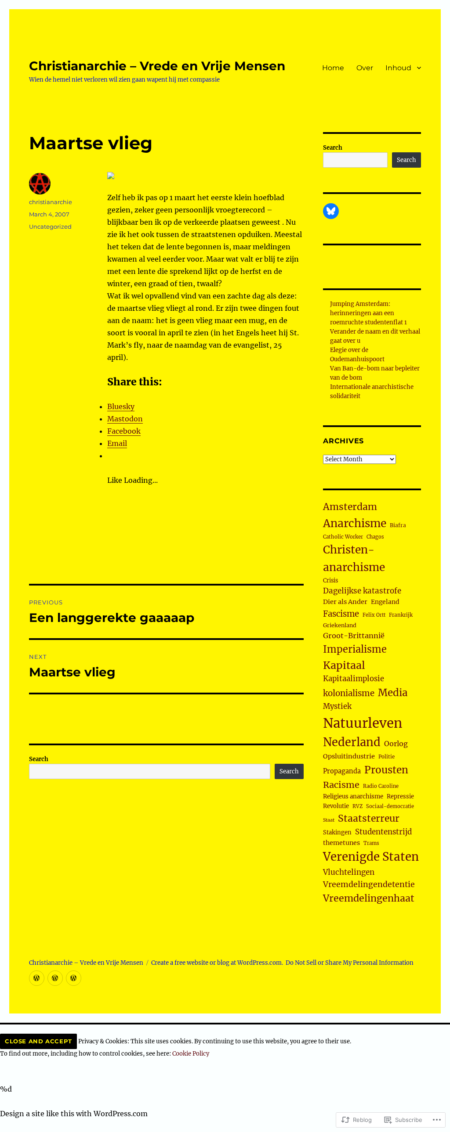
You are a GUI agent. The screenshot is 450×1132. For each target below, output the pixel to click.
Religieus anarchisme (353, 796)
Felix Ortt (374, 615)
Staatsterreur (368, 818)
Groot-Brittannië (354, 635)
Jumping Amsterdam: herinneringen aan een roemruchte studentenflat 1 (368, 313)
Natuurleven (362, 723)
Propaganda (342, 771)
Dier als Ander (345, 602)
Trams (371, 843)
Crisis (330, 580)
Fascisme (341, 614)
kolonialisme (348, 693)
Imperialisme (355, 649)
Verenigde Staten (371, 857)
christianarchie (50, 201)
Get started (19, 1125)
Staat (328, 820)
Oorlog (396, 743)
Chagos (375, 537)
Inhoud (398, 68)
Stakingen (337, 832)
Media (392, 692)
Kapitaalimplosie (353, 678)
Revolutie (336, 806)
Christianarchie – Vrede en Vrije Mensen (157, 65)
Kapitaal (344, 665)
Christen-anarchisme (354, 558)
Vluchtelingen (348, 872)
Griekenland (339, 625)
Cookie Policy (190, 1053)
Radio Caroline (381, 786)
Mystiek (337, 706)
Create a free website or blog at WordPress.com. (217, 963)
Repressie (400, 796)
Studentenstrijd (383, 832)
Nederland (352, 742)
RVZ (357, 806)
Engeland (385, 602)
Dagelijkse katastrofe (362, 591)
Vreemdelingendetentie (369, 884)
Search (38, 759)
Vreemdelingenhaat (368, 898)
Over (364, 68)
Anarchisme (354, 523)
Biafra (398, 525)
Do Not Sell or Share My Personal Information (350, 963)
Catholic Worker (343, 537)
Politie (386, 757)
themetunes (341, 843)
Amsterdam (350, 507)
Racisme (341, 785)
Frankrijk (401, 615)
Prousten (386, 770)
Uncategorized (50, 226)
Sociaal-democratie (390, 806)
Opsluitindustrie (349, 756)
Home (333, 68)
